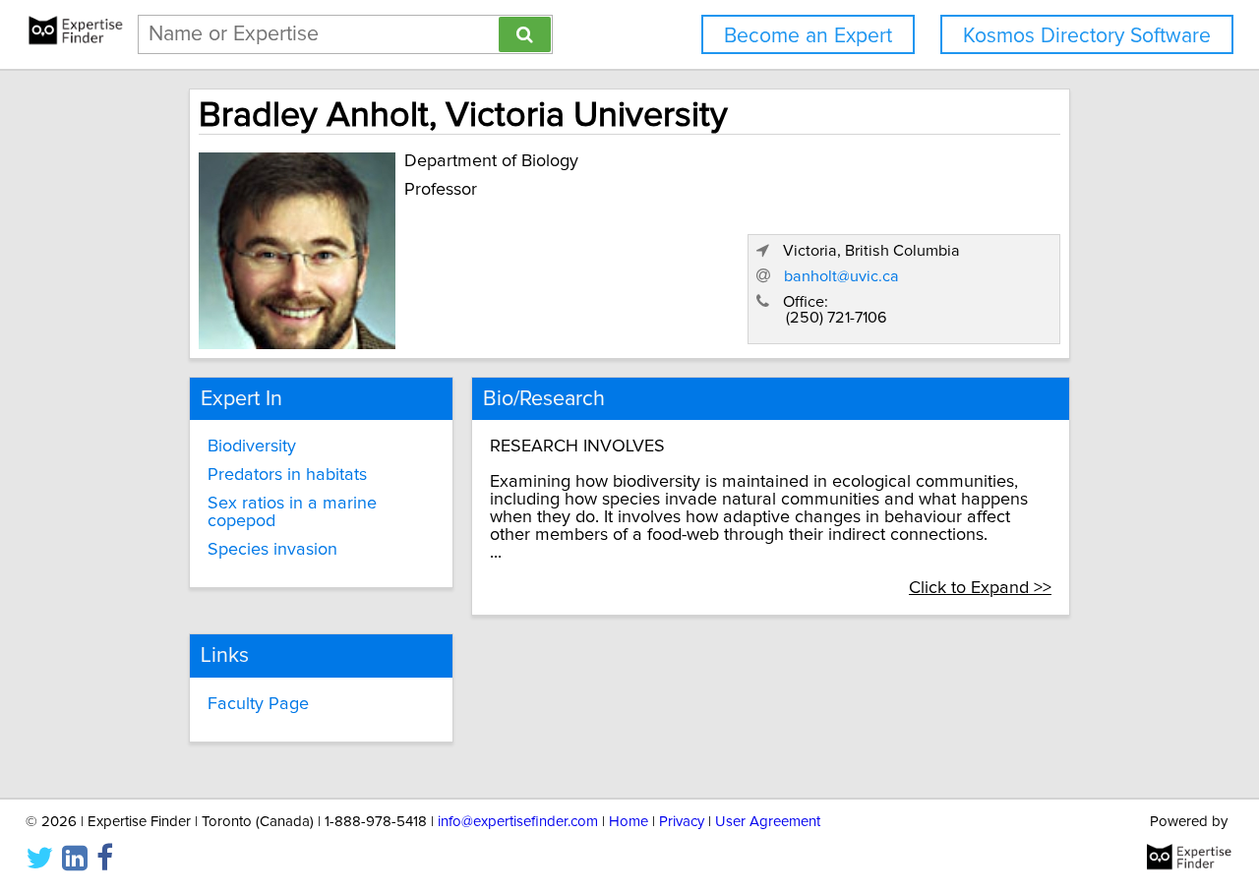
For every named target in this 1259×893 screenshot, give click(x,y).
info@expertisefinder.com (518, 821)
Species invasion (272, 550)
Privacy (681, 821)
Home (628, 821)
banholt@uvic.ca (841, 276)
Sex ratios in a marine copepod (292, 512)
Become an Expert (808, 36)
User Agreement (767, 821)
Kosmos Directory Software (1087, 36)
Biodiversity (252, 446)
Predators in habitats (287, 475)
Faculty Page (258, 704)
